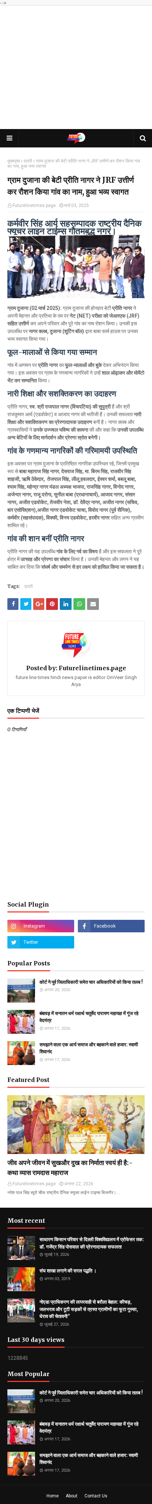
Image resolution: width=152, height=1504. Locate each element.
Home (52, 1495)
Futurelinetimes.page (34, 205)
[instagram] (40, 926)
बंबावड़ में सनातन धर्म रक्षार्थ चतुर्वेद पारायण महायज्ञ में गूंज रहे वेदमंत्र (88, 1017)
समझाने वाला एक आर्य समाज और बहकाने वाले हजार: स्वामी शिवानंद (88, 1048)
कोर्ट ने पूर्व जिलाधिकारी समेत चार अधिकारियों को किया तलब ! (91, 982)
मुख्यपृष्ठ (13, 161)
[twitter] (40, 942)
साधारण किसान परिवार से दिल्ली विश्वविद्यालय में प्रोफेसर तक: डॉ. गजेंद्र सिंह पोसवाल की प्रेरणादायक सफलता (91, 1243)
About (71, 1495)
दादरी (28, 161)
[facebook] (111, 926)
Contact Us (95, 1495)
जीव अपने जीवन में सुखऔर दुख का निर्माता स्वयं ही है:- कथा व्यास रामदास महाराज (70, 1167)
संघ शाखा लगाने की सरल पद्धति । (68, 1271)
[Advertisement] (76, 67)
